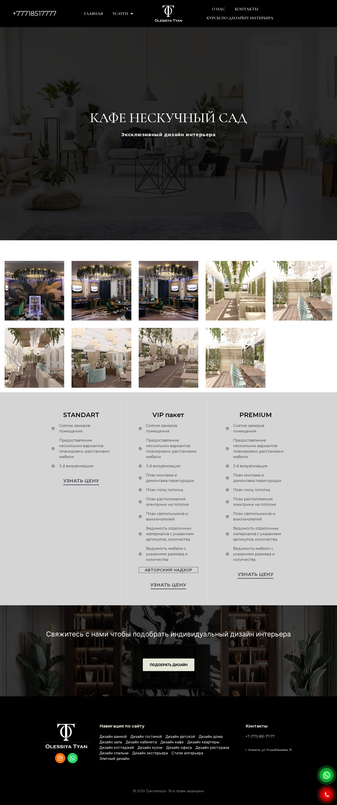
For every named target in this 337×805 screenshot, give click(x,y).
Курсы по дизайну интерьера (240, 17)
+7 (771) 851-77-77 (260, 736)
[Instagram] (60, 758)
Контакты (246, 8)
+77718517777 (34, 13)
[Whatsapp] (72, 758)
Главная (93, 13)
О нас (218, 8)
